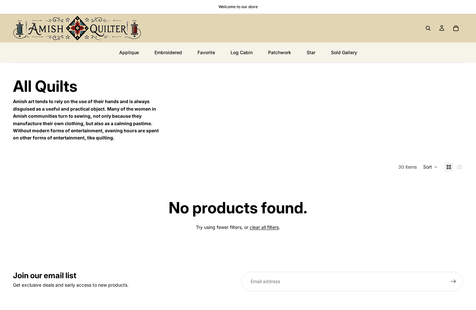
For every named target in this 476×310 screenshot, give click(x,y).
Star (311, 52)
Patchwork (279, 52)
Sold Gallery (344, 52)
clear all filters (264, 227)
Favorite (206, 52)
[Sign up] (453, 281)
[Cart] (456, 28)
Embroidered (168, 52)
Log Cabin (242, 52)
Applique (129, 52)
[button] (430, 167)
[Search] (428, 28)
